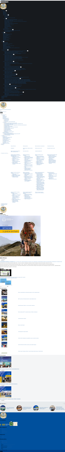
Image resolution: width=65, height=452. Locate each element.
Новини (4, 215)
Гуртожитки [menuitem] (4, 38)
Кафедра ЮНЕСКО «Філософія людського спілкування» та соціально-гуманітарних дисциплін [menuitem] (29, 178)
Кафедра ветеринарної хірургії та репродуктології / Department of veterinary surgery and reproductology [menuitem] (41, 177)
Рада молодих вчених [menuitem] (6, 48)
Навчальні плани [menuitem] (7, 16)
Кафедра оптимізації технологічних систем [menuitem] (10, 55)
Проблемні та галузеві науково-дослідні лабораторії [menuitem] (11, 23)
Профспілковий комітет (5, 431)
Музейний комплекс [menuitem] (7, 127)
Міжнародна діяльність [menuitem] (4, 96)
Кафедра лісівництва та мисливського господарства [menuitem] (11, 52)
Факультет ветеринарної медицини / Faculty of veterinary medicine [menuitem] (11, 78)
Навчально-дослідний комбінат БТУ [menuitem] (9, 24)
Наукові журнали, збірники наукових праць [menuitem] (8, 45)
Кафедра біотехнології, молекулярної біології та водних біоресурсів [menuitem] (53, 174)
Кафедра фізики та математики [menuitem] (8, 60)
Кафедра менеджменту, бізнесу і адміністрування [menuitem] (29, 174)
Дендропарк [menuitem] (6, 27)
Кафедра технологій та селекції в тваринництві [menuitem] (11, 85)
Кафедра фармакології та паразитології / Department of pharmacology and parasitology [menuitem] (40, 185)
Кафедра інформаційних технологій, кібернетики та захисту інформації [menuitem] (14, 77)
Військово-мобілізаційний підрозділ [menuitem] (9, 131)
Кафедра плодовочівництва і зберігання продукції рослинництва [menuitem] (13, 66)
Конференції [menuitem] (12, 148)
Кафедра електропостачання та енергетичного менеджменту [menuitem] (53, 156)
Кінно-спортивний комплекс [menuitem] (8, 26)
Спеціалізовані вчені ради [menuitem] (6, 44)
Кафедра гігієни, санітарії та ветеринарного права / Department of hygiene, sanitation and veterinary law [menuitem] (17, 80)
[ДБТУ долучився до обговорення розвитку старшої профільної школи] (5, 367)
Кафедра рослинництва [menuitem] (8, 64)
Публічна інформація (4, 432)
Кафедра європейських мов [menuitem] (8, 76)
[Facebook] (0, 112)
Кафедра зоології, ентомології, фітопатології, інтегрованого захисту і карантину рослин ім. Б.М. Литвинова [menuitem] (18, 63)
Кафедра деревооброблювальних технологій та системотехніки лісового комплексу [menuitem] (16, 161)
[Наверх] (0, 101)
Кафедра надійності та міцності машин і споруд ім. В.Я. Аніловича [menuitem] (29, 163)
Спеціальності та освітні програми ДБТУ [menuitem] (10, 17)
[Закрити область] (0, 2)
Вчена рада (3, 430)
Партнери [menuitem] (3, 97)
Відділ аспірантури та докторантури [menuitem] (7, 43)
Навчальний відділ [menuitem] (7, 125)
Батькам (3, 437)
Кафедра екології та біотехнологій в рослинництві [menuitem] (53, 178)
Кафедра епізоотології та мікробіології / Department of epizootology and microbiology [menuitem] (15, 82)
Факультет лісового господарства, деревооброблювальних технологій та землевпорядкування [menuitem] (16, 155)
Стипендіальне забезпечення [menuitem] (6, 141)
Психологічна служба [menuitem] (6, 39)
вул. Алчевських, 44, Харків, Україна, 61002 (9, 444)
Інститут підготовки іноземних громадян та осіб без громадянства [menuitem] (11, 95)
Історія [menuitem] (4, 11)
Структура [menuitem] (4, 18)
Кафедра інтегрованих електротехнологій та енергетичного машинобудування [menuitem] (15, 68)
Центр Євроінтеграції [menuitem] (4, 204)
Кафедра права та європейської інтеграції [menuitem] (10, 75)
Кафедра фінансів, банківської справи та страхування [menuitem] (28, 198)
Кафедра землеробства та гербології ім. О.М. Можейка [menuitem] (12, 62)
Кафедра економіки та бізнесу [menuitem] (8, 72)
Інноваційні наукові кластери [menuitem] (51, 148)
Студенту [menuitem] (3, 32)
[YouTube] (2, 112)
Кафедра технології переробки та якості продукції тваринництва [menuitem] (13, 86)
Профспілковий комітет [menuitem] (6, 118)
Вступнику (3, 436)
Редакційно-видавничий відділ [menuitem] (8, 22)
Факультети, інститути (4, 441)
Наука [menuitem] (2, 41)
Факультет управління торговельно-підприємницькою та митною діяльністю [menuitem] (27, 193)
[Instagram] (1, 112)
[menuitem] (6, 10)
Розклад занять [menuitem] (5, 33)
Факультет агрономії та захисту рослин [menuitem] (8, 61)
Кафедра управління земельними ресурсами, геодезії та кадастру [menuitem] (13, 53)
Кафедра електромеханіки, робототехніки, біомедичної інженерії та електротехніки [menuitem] (15, 69)
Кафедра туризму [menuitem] (7, 93)
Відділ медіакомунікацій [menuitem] (8, 129)
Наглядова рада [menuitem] (5, 12)
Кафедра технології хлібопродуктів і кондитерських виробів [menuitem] (12, 88)
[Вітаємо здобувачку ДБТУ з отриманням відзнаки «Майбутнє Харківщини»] (5, 397)
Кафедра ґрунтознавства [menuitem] (8, 65)
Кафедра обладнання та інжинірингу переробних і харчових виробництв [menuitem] (28, 169)
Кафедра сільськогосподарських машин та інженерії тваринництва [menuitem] (13, 56)
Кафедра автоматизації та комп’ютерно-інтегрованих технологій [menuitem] (52, 163)
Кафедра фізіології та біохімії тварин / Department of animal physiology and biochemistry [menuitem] (15, 83)
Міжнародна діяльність (4, 442)
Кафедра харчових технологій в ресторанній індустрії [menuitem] (11, 90)
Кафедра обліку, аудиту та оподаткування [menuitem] (10, 71)
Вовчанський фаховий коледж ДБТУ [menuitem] (9, 134)
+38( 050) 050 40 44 (9, 447)
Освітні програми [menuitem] (7, 15)
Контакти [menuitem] (3, 98)
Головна (1, 215)
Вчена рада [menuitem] (4, 13)
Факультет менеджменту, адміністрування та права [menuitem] (9, 74)
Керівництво (3, 429)
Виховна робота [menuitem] (5, 36)
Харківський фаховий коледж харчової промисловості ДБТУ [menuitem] (12, 30)
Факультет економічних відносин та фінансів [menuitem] (9, 70)
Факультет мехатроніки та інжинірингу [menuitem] (8, 54)
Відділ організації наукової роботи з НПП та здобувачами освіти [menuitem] (11, 47)
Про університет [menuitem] (4, 10)
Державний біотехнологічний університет (5, 99)
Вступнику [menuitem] (3, 40)
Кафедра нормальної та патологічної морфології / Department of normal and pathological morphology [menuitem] (17, 79)
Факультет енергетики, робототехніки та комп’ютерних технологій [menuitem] (52, 155)
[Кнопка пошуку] (7, 1)
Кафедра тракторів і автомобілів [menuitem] (29, 157)
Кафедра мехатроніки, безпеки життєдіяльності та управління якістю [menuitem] (13, 58)
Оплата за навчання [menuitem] (5, 35)
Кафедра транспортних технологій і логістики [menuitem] (10, 73)
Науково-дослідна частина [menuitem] (6, 46)
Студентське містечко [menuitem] (7, 25)
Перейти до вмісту (2, 0)
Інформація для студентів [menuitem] (6, 143)
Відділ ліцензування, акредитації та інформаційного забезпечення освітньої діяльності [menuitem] (16, 21)
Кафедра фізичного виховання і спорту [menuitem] (10, 59)
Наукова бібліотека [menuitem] (5, 42)
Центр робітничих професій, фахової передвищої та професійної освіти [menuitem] (14, 123)
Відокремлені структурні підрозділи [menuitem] (7, 29)
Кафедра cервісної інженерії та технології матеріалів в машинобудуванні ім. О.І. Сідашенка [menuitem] (16, 57)
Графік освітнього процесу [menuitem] (6, 34)
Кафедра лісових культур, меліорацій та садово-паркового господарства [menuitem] (14, 51)
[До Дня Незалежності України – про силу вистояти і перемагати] (5, 382)
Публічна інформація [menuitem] (5, 28)
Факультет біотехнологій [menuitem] (6, 84)
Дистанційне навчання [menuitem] (6, 37)
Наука (2, 440)
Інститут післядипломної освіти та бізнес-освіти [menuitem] (11, 19)
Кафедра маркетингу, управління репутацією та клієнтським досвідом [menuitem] (13, 94)
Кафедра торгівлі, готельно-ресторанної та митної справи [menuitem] (28, 194)
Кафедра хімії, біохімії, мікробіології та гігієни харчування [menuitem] (12, 91)
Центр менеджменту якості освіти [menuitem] (9, 20)
